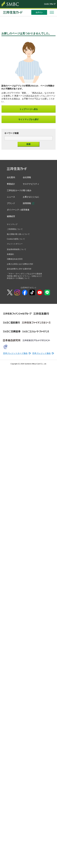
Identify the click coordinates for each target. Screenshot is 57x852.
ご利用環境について (15, 230)
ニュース (11, 197)
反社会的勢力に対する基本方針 (19, 271)
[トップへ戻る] (52, 847)
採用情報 (27, 204)
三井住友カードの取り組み (20, 190)
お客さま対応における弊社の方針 (20, 266)
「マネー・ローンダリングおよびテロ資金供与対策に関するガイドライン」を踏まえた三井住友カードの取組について (24, 277)
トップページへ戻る (28, 109)
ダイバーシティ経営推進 (19, 210)
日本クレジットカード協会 (13, 355)
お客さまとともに (32, 197)
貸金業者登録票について (16, 251)
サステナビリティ (32, 184)
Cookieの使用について (16, 240)
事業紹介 (11, 184)
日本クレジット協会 (36, 355)
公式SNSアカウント (29, 289)
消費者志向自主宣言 (15, 261)
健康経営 (11, 217)
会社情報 (27, 177)
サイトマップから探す (28, 119)
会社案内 (11, 177)
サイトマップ (12, 225)
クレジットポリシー (15, 245)
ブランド (11, 204)
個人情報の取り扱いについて (18, 235)
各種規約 (10, 256)
